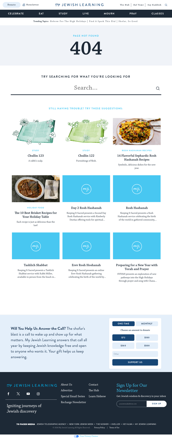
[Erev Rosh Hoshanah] (86, 245)
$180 (147, 337)
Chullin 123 (36, 156)
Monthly (146, 323)
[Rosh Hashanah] (137, 188)
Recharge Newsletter (73, 402)
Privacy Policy (99, 428)
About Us (66, 384)
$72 (123, 337)
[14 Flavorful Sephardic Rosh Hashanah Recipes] (137, 131)
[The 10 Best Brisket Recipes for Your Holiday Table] (36, 188)
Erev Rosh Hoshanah (86, 265)
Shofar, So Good (128, 21)
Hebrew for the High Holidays (68, 21)
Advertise (66, 390)
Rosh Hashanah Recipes (137, 150)
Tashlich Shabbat (36, 265)
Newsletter (32, 5)
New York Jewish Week (81, 424)
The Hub (94, 390)
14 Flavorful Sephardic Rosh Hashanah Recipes (136, 158)
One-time (123, 323)
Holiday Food (35, 207)
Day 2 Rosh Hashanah (86, 208)
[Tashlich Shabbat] (36, 245)
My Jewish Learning (145, 424)
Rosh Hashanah (137, 208)
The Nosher (102, 424)
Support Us (135, 362)
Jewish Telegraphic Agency (51, 424)
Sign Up (156, 403)
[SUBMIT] (157, 89)
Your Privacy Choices (89, 436)
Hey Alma (127, 424)
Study (35, 150)
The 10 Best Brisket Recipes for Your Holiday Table (36, 215)
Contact (93, 384)
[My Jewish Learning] (32, 387)
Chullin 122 (86, 156)
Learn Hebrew (97, 396)
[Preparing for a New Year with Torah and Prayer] (137, 245)
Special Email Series (73, 396)
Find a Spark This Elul (102, 21)
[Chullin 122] (86, 131)
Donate (12, 4)
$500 (147, 345)
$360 (123, 345)
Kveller (116, 424)
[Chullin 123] (36, 131)
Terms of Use (114, 428)
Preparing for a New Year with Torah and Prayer (137, 267)
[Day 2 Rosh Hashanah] (86, 188)
